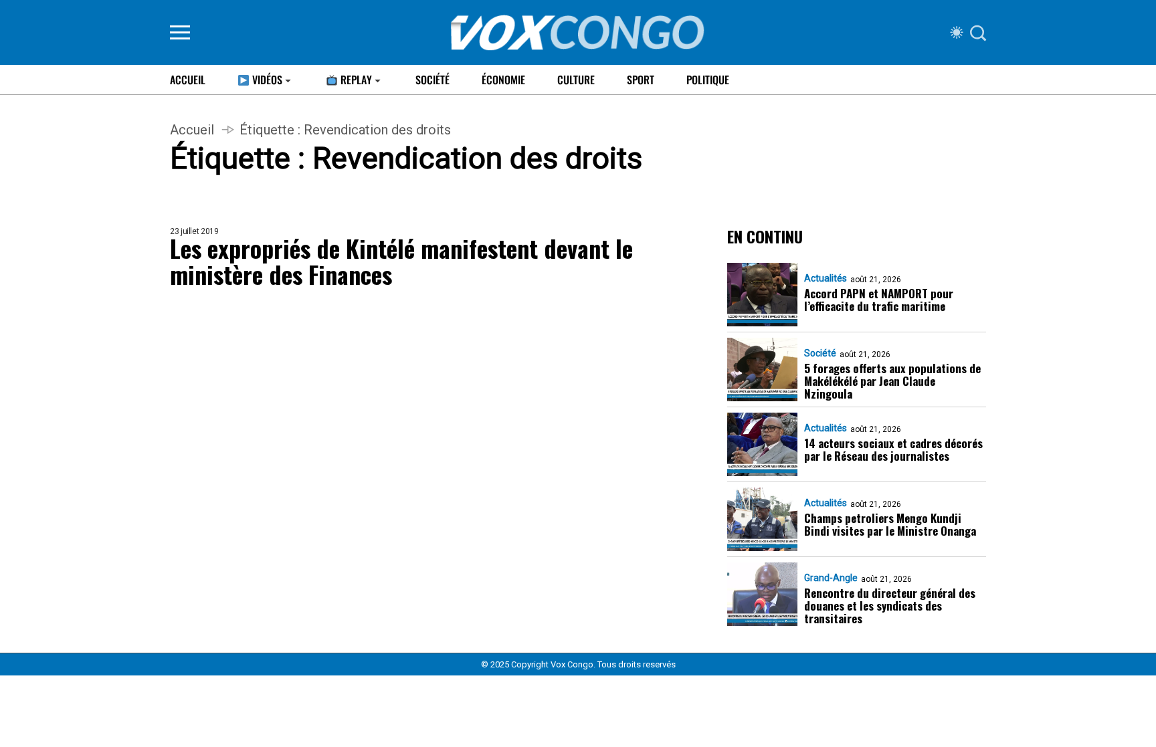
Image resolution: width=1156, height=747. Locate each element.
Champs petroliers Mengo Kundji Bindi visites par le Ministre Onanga (890, 524)
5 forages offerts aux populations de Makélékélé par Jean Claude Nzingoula (892, 381)
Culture (576, 80)
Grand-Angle (831, 577)
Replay (355, 80)
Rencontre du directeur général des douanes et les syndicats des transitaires (889, 605)
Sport (640, 80)
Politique (707, 80)
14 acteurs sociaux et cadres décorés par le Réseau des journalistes (893, 449)
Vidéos (266, 80)
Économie (503, 80)
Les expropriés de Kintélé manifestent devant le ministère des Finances (401, 261)
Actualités (825, 278)
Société (432, 80)
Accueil (187, 80)
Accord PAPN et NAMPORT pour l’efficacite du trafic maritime (878, 299)
